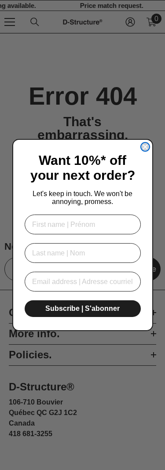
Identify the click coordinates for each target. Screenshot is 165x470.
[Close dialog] (145, 146)
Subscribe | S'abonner (82, 308)
